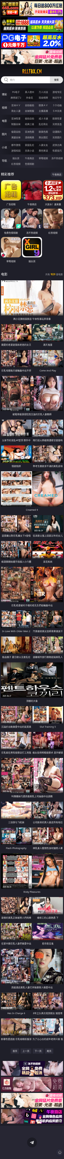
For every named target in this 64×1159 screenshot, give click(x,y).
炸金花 (29, 97)
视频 (4, 107)
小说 (4, 147)
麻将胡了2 (16, 97)
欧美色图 (43, 131)
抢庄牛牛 (57, 97)
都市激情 (16, 145)
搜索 (56, 79)
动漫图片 (57, 131)
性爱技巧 (57, 150)
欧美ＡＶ (43, 105)
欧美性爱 (57, 118)
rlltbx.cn (32, 71)
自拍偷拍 (29, 105)
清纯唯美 (29, 137)
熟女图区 (43, 137)
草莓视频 (43, 158)
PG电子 (16, 92)
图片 (4, 134)
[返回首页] (59, 1152)
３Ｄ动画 (57, 105)
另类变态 (57, 124)
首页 (15, 1051)
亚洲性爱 (16, 118)
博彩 (4, 94)
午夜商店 (29, 158)
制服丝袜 (16, 124)
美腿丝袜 (16, 137)
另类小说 (29, 150)
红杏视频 (16, 163)
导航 (4, 160)
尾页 (49, 1051)
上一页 (25, 1051)
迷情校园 (16, 150)
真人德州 (29, 92)
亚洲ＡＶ (16, 105)
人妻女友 (43, 145)
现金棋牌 (43, 97)
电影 (4, 121)
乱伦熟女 (43, 124)
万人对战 (43, 92)
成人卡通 (43, 118)
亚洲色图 (29, 131)
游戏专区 (57, 92)
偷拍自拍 (29, 118)
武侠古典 (57, 145)
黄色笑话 (43, 150)
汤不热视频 (57, 158)
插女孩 (15, 158)
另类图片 (57, 137)
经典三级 (29, 124)
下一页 (38, 1051)
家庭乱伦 (29, 145)
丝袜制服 (29, 110)
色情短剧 (29, 163)
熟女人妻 (16, 110)
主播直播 (43, 110)
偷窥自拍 (16, 131)
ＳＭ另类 (57, 110)
